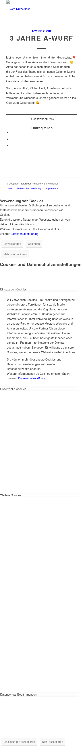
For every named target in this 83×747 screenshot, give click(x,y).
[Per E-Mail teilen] (12, 145)
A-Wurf (37, 31)
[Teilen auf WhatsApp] (12, 139)
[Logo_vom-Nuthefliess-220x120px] (34, 9)
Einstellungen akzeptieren (19, 741)
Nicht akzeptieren (52, 741)
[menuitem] (9, 188)
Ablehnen (34, 243)
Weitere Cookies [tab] (10, 495)
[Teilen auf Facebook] (12, 133)
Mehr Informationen (15, 254)
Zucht (47, 31)
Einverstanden (12, 243)
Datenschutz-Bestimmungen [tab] (18, 694)
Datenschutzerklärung (24, 233)
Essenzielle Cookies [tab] (13, 389)
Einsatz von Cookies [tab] (13, 289)
